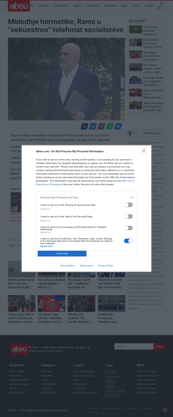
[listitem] (86, 197)
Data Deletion (67, 265)
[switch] (128, 205)
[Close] (145, 151)
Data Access (86, 265)
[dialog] (86, 208)
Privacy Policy (105, 265)
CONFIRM (62, 253)
